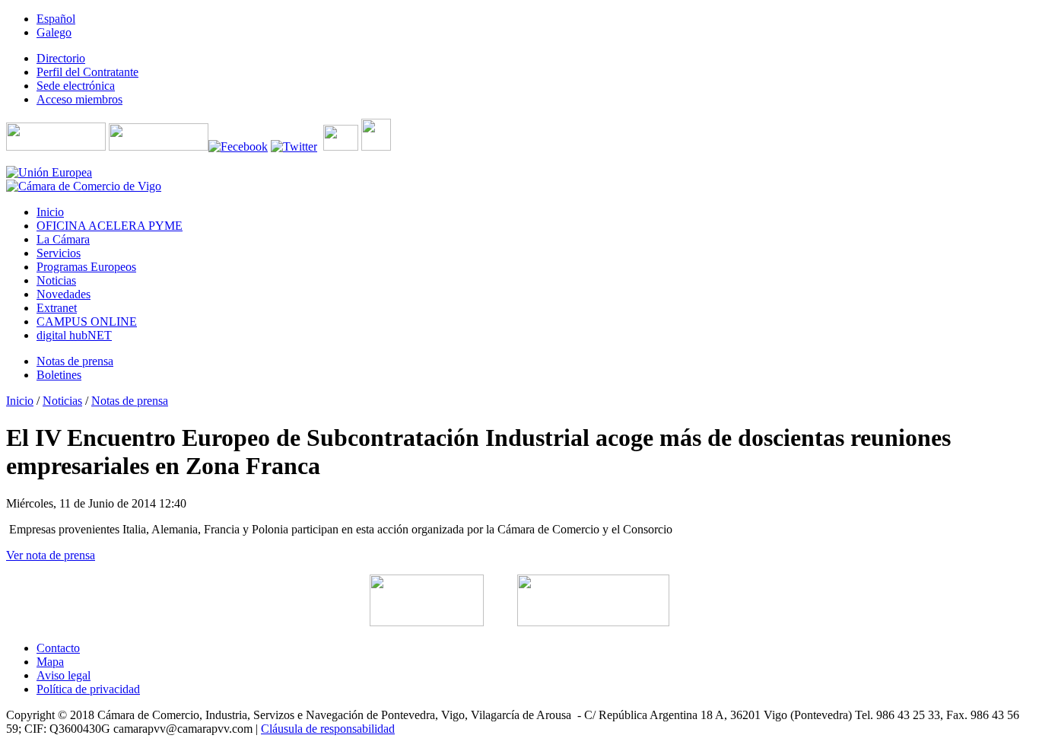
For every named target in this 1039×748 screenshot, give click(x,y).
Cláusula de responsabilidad (328, 728)
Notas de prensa (129, 400)
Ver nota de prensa (50, 555)
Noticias (62, 400)
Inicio (19, 400)
